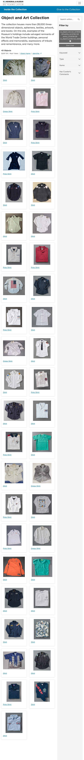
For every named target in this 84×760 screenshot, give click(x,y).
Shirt (5, 80)
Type (62, 59)
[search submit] (78, 19)
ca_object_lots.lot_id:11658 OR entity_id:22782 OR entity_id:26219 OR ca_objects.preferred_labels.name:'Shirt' (70, 35)
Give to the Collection (68, 9)
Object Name (25, 53)
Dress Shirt (7, 111)
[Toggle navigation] (80, 3)
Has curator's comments (65, 73)
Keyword (63, 53)
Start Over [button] (70, 45)
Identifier (36, 53)
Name (62, 65)
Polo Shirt (35, 111)
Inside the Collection (15, 9)
